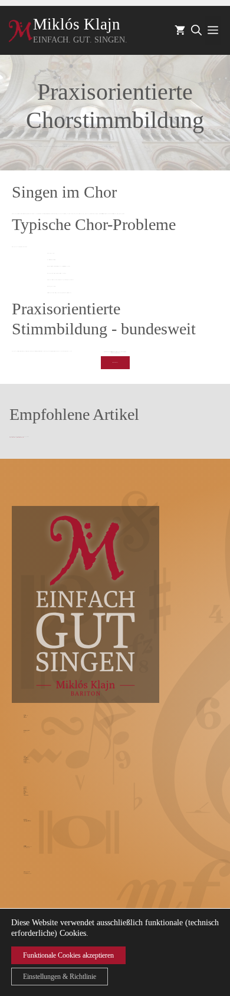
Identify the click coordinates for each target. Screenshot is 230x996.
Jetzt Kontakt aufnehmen (115, 362)
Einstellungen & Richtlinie (59, 976)
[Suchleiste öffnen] (196, 30)
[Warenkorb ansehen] (180, 30)
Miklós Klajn (76, 24)
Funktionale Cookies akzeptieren (68, 955)
